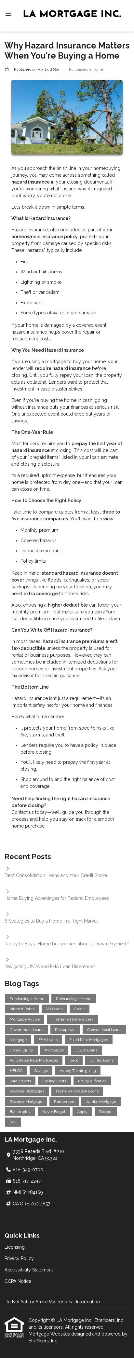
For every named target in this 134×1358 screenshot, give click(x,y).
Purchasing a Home (86, 69)
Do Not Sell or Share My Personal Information (52, 1301)
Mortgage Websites (50, 1334)
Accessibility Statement (29, 1269)
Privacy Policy (19, 1258)
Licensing (15, 1247)
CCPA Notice (18, 1281)
